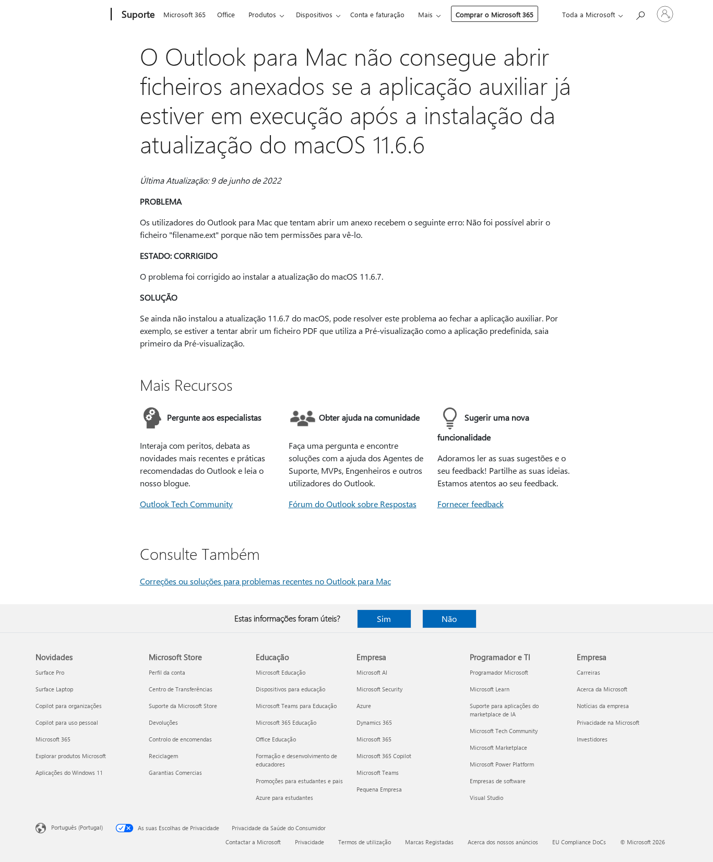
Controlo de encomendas (180, 739)
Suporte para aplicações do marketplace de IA (504, 710)
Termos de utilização (364, 842)
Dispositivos (314, 14)
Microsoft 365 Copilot (383, 756)
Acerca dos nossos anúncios (503, 842)
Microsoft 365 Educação (286, 722)
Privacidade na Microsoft (608, 722)
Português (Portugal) (77, 827)
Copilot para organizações (68, 706)
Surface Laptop (54, 689)
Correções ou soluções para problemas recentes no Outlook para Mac (265, 581)
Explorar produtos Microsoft (70, 756)
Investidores (592, 739)
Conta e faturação (377, 14)
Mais (425, 14)
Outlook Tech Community (186, 503)
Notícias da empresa (603, 706)
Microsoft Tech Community (504, 731)
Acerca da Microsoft (602, 689)
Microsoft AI (371, 672)
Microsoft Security (379, 689)
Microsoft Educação (280, 672)
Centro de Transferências (180, 689)
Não (449, 618)
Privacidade (309, 842)
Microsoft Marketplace (498, 747)
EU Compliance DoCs (579, 842)
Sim (384, 618)
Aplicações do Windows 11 (69, 772)
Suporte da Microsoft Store (183, 706)
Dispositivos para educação (290, 689)
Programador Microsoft (499, 672)
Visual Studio (486, 797)
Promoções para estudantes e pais (299, 781)
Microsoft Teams (377, 772)
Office (226, 14)
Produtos (262, 14)
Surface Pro (49, 672)
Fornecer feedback (470, 503)
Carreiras (588, 672)
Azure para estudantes (284, 797)
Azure (363, 706)
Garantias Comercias (175, 772)
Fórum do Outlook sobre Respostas (353, 503)
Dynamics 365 (374, 722)
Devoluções (163, 722)
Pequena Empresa (379, 789)
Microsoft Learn (489, 689)
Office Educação (276, 739)
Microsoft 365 (184, 14)
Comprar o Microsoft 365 (494, 14)
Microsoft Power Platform (502, 764)
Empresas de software (498, 781)
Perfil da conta (167, 672)
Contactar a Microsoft (253, 842)
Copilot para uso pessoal (66, 722)
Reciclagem (163, 756)
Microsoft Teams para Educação (296, 706)
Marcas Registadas (429, 842)
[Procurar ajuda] (640, 13)
